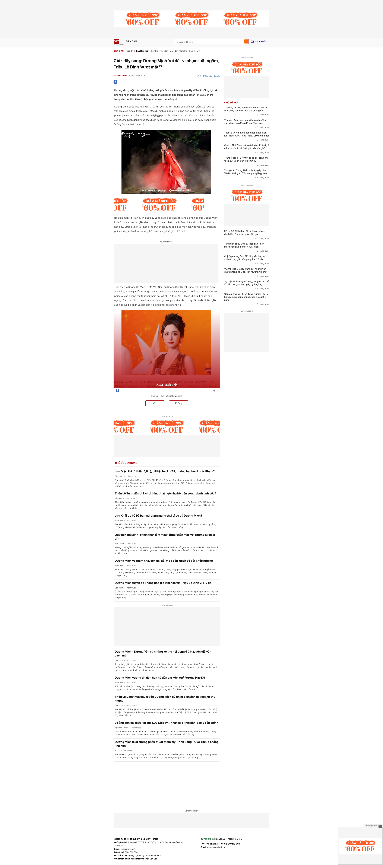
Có (154, 403)
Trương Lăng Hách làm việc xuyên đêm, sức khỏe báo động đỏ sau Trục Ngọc (246, 124)
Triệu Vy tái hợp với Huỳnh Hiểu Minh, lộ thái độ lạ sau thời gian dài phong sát (246, 111)
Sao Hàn (168, 51)
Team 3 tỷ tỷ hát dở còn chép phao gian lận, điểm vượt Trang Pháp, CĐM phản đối (246, 136)
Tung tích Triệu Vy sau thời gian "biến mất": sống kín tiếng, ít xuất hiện (246, 247)
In (217, 390)
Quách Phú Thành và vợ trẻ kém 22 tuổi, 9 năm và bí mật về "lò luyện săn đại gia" (246, 149)
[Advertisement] (191, 784)
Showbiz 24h (156, 51)
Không (178, 403)
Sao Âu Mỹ (194, 51)
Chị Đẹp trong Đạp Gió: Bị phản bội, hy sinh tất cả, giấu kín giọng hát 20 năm (246, 260)
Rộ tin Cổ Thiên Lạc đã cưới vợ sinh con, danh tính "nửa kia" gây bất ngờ (246, 235)
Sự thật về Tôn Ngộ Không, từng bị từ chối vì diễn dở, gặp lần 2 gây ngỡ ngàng (246, 285)
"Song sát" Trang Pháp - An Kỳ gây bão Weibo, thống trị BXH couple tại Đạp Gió (246, 174)
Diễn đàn (131, 41)
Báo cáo (217, 76)
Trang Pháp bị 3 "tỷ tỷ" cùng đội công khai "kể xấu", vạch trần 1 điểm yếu (246, 161)
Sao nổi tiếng (180, 51)
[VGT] (117, 41)
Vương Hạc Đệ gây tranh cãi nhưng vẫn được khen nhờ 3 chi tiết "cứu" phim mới (246, 272)
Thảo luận (207, 76)
